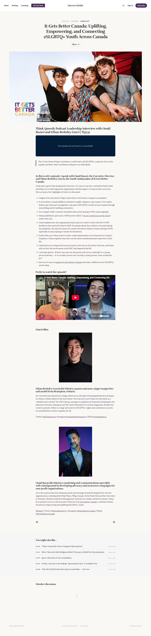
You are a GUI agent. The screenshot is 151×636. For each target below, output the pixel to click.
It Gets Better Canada (87, 502)
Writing (15, 5)
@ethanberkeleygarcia (76, 417)
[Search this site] (123, 5)
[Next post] (113, 522)
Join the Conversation (70, 626)
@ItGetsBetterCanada (45, 514)
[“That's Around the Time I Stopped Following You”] (75, 546)
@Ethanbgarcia (49, 417)
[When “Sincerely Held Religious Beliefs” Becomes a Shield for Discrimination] (75, 552)
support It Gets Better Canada (68, 262)
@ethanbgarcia (100, 417)
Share (74, 44)
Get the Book (38, 5)
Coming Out (84, 21)
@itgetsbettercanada (86, 511)
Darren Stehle (75, 5)
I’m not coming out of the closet (96, 215)
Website (39, 511)
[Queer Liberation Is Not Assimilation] (75, 558)
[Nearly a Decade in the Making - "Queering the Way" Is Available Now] (75, 564)
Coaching (24, 5)
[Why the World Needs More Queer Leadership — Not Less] (75, 569)
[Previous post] (37, 522)
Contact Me (84, 626)
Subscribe (141, 6)
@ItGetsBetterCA (58, 511)
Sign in (130, 5)
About (6, 5)
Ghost (140, 626)
